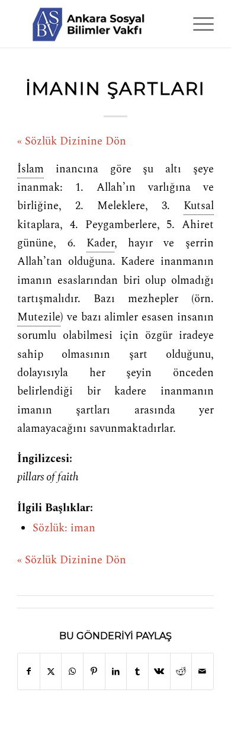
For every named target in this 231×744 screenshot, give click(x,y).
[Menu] (197, 23)
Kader (100, 243)
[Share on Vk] (159, 671)
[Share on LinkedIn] (116, 671)
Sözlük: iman (64, 528)
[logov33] (95, 23)
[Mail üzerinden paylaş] (202, 671)
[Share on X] (51, 671)
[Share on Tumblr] (137, 671)
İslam (30, 169)
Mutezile (38, 317)
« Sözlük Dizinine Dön (71, 141)
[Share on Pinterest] (94, 671)
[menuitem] (197, 23)
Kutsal (199, 206)
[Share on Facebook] (29, 671)
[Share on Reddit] (181, 671)
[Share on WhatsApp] (72, 671)
